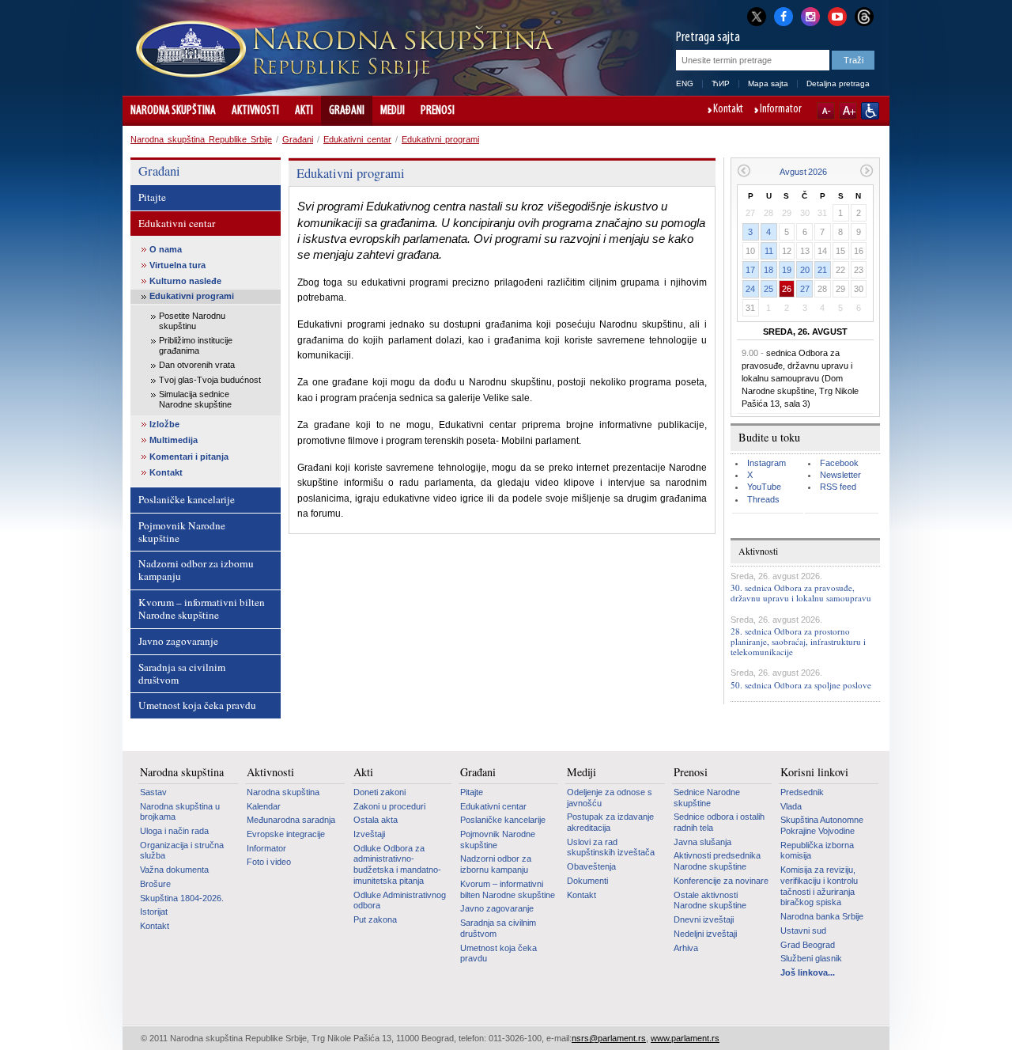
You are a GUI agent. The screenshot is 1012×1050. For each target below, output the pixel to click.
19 (786, 270)
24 (750, 289)
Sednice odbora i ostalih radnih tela (719, 822)
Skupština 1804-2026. (182, 898)
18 (768, 270)
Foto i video (269, 861)
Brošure (155, 884)
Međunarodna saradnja (291, 819)
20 (805, 270)
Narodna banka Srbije (821, 916)
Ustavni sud (803, 930)
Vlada (791, 806)
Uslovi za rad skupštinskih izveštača (611, 847)
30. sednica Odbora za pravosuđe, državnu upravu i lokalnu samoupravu (801, 593)
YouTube (764, 486)
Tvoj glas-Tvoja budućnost (210, 380)
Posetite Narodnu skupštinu (192, 321)
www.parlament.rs (685, 1038)
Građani (346, 110)
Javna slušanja (702, 842)
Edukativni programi (440, 139)
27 (805, 289)
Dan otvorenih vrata (197, 365)
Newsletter (840, 475)
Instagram (766, 463)
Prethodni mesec (743, 170)
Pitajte (152, 197)
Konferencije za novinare (721, 880)
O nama (165, 249)
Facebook (839, 463)
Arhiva (686, 948)
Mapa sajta (768, 83)
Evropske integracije (286, 834)
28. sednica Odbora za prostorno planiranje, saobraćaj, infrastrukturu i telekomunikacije (798, 641)
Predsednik (802, 792)
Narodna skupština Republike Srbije (201, 139)
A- (826, 110)
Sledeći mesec (867, 170)
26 (786, 289)
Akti (304, 110)
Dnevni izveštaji (704, 919)
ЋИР (721, 83)
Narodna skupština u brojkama (180, 812)
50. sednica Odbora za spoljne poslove (801, 685)
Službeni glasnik (811, 958)
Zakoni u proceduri (389, 806)
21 (822, 270)
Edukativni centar (357, 139)
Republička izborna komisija (817, 850)
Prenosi (438, 110)
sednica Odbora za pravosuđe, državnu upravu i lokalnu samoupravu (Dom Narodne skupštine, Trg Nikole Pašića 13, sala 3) (800, 378)
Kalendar (264, 806)
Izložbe (164, 424)
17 (750, 270)
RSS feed (838, 486)
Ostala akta (375, 819)
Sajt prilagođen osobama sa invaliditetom (870, 110)
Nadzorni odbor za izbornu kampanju (196, 569)
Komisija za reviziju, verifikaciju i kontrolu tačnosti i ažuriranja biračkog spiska (819, 886)
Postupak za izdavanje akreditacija (610, 822)
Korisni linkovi (814, 772)
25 (768, 289)
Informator (781, 110)
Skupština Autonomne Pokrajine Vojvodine (821, 825)
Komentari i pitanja (188, 456)
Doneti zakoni (379, 792)
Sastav (153, 792)
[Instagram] (810, 15)
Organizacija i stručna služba (182, 850)
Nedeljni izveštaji (705, 933)
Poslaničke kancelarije (186, 499)
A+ (848, 110)
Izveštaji (369, 834)
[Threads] (864, 16)
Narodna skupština (173, 110)
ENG (684, 83)
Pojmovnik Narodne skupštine (181, 531)
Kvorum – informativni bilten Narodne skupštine (201, 608)
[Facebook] (783, 15)
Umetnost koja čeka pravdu (197, 705)
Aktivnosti (255, 110)
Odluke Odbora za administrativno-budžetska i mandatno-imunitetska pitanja (397, 864)
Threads (763, 499)
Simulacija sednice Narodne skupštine (195, 399)
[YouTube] (837, 15)
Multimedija (173, 440)
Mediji (392, 110)
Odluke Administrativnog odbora (399, 900)
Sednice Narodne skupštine (707, 797)
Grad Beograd (807, 945)
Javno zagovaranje (178, 641)
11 (769, 251)
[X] (756, 16)
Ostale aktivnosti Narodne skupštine (710, 900)
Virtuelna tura (177, 265)
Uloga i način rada (174, 831)
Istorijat (154, 911)
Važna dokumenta (174, 869)
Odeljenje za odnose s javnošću (609, 797)
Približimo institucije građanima (195, 345)
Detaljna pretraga (838, 83)
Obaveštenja (591, 866)
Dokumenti (587, 880)
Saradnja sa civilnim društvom (181, 673)
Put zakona (375, 919)
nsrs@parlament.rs (609, 1038)
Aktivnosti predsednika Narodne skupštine (717, 861)
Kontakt (728, 110)
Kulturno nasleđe (185, 281)
